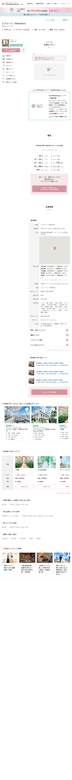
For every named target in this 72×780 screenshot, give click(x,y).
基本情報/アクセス (11, 79)
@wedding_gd (45, 316)
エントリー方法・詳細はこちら (58, 116)
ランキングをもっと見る (63, 493)
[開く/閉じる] (67, 330)
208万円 (62, 30)
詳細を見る (46, 486)
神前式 (52, 291)
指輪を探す (30, 3)
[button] (37, 443)
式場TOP (8, 56)
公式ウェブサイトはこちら (48, 320)
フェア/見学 (10, 75)
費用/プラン (10, 72)
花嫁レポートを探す (52, 3)
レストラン (10, 26)
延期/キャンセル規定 (11, 82)
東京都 (4, 26)
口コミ (9, 65)
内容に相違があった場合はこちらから (59, 350)
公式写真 (9, 59)
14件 (9, 30)
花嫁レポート (10, 69)
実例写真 (9, 62)
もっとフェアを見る (49, 392)
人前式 (47, 291)
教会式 (43, 291)
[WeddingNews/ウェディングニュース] (11, 4)
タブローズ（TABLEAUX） (14, 23)
